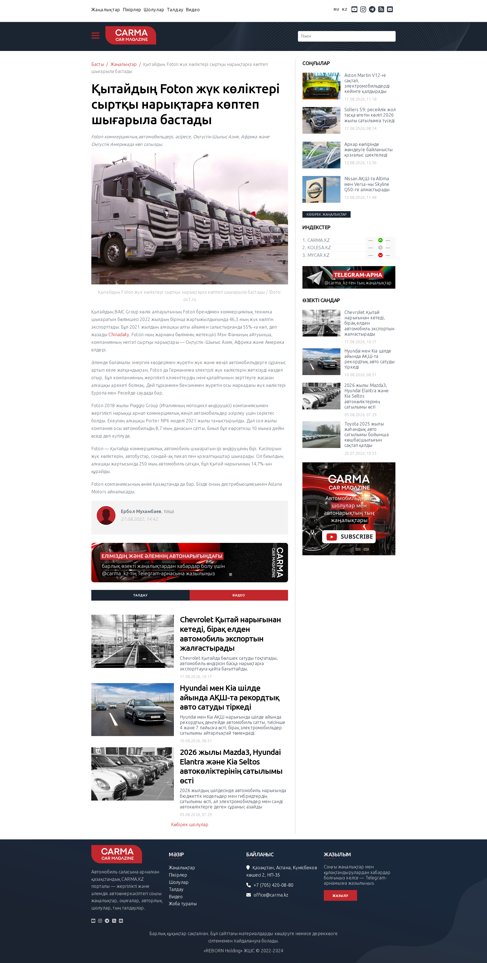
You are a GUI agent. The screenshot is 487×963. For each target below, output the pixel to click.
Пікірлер (132, 9)
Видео (193, 9)
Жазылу (340, 895)
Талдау (175, 9)
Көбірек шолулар (189, 824)
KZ (344, 10)
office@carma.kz (271, 894)
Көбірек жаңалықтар (326, 214)
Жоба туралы (183, 903)
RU (336, 10)
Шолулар (154, 9)
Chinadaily (119, 334)
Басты (97, 64)
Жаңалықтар (105, 9)
